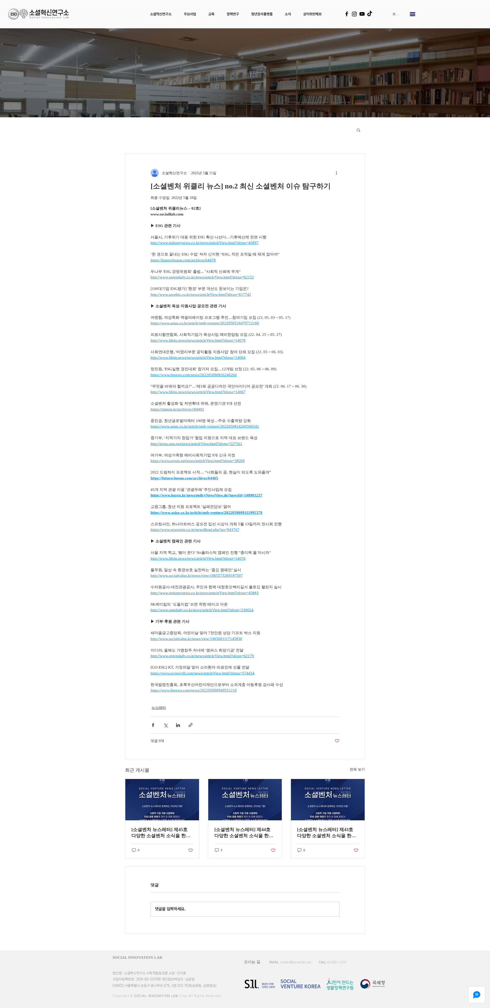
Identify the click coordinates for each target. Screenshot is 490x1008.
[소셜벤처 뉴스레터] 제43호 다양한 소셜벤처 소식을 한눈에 (326, 833)
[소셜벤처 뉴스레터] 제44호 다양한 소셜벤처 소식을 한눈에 (243, 833)
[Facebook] (347, 14)
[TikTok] (369, 14)
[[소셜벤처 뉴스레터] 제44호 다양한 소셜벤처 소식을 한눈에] (245, 799)
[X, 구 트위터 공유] (165, 725)
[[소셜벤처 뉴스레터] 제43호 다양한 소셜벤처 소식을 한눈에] (328, 799)
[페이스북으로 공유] (153, 725)
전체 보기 (357, 769)
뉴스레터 (159, 708)
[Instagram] (354, 14)
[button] (161, 14)
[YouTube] (362, 14)
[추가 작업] (336, 173)
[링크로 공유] (190, 725)
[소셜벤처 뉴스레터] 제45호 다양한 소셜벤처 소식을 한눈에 (160, 833)
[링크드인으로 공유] (178, 725)
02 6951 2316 (336, 962)
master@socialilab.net (295, 962)
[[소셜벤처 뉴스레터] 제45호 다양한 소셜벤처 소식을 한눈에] (162, 799)
